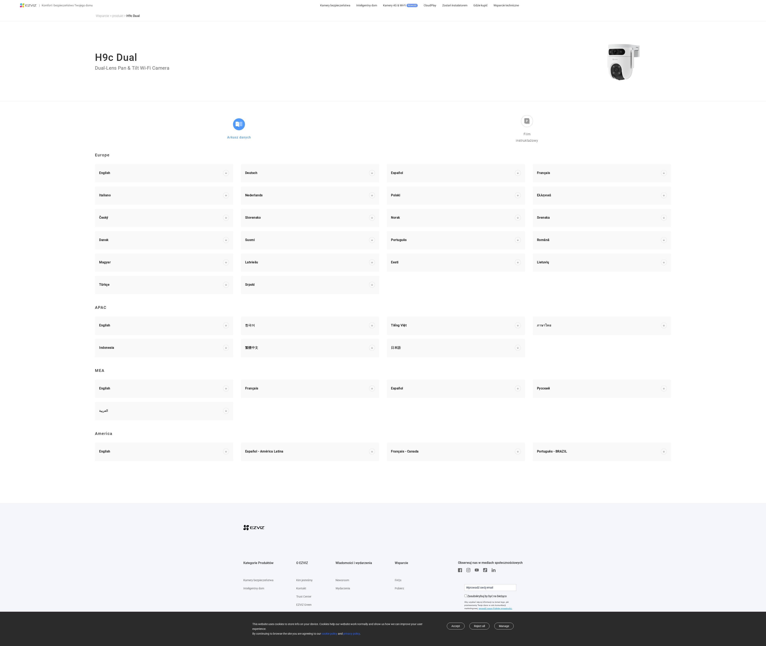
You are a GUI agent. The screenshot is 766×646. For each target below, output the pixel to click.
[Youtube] (478, 570)
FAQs (398, 580)
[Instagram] (469, 570)
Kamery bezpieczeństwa (335, 5)
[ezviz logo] (28, 5)
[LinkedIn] (495, 570)
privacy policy (351, 633)
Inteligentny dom (366, 5)
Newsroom (342, 580)
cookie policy (329, 633)
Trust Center (303, 596)
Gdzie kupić (480, 5)
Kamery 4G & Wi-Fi (400, 5)
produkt (117, 16)
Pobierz (399, 588)
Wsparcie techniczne (506, 5)
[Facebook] (461, 570)
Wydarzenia (343, 588)
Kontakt (301, 588)
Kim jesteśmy (304, 580)
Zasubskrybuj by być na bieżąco (487, 596)
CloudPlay (430, 5)
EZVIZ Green (304, 604)
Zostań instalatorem (454, 5)
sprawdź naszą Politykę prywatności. (495, 608)
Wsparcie (102, 16)
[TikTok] (486, 570)
